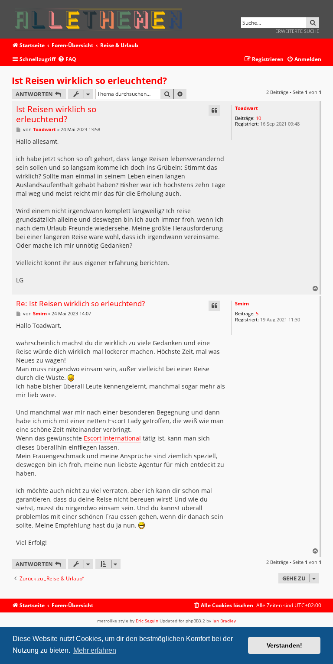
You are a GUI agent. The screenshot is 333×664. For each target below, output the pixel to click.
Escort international (112, 438)
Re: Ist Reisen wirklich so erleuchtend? (80, 303)
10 (258, 118)
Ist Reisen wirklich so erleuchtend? (89, 80)
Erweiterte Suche (297, 31)
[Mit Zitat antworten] (214, 110)
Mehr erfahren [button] (94, 650)
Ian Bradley (224, 621)
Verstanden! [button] (284, 645)
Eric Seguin (147, 621)
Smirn (242, 303)
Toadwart (246, 108)
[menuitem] (67, 59)
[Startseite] (101, 18)
